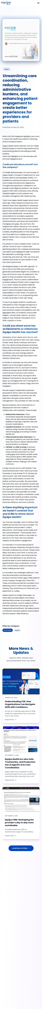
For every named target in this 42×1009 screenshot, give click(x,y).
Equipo (17, 630)
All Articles (8, 630)
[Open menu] (38, 3)
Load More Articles (19, 848)
